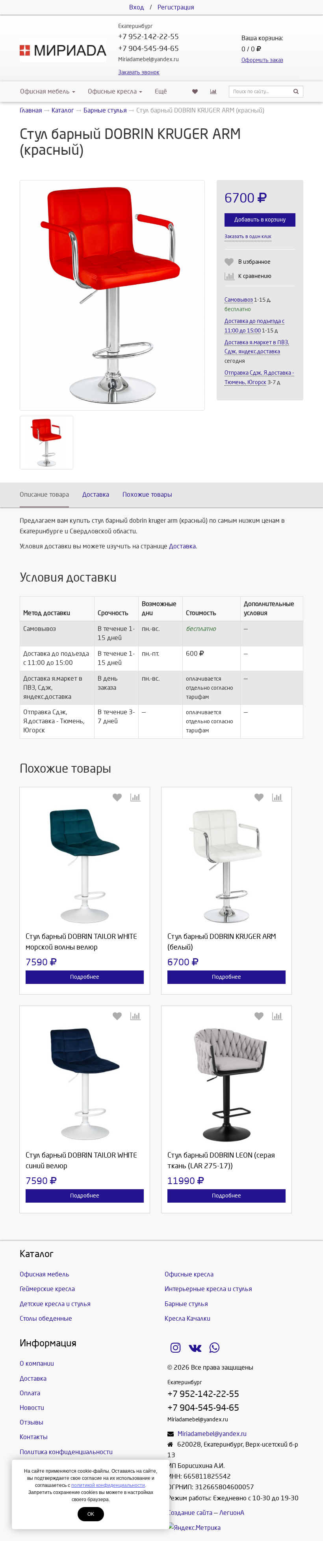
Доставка (95, 494)
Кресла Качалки (187, 1318)
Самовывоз (239, 300)
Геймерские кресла (47, 1289)
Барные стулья (186, 1304)
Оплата (30, 1393)
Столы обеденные (46, 1318)
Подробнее (84, 977)
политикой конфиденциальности (108, 1485)
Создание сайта (189, 1512)
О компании (37, 1363)
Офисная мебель (45, 91)
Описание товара (44, 494)
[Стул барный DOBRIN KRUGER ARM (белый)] (226, 866)
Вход (136, 7)
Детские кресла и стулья (55, 1304)
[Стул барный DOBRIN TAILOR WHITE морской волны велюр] (85, 866)
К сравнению (254, 276)
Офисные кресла (113, 91)
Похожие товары (147, 494)
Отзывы (31, 1422)
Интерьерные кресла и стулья (208, 1289)
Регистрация (176, 7)
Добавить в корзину (260, 220)
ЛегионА (231, 1512)
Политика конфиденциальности (66, 1452)
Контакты (34, 1437)
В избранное (254, 262)
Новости (32, 1407)
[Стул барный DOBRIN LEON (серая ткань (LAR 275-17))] (226, 1085)
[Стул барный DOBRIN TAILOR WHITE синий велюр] (85, 1085)
